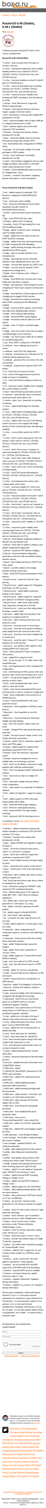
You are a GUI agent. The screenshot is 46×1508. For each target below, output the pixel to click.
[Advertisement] (23, 1386)
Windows (21, 1472)
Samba (32, 1447)
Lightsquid (14, 1450)
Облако (5, 1476)
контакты (37, 1423)
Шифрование (31, 1428)
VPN (23, 1428)
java (34, 1439)
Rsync (21, 1469)
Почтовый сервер (17, 1432)
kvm (17, 1443)
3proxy (18, 1428)
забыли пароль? (11, 1356)
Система (12, 1472)
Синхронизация (32, 1472)
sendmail (14, 1469)
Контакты (33, 1492)
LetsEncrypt (26, 1476)
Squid (12, 1428)
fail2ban (12, 1476)
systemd (24, 1447)
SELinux (11, 1443)
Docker (26, 1454)
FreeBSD (35, 1476)
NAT (35, 1450)
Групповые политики (23, 1439)
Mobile (17, 1447)
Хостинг (12, 1465)
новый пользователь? (30, 1356)
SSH (18, 1476)
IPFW (4, 1443)
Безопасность (25, 1458)
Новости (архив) (16, 1492)
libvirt (12, 1447)
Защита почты (23, 1436)
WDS (38, 1439)
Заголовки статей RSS (23, 1494)
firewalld (5, 1450)
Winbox (34, 1458)
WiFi (37, 1447)
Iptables (40, 1450)
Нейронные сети (9, 1454)
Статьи (14, 15)
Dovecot (20, 1465)
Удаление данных (10, 1458)
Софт (32, 1454)
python (20, 1454)
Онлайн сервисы (21, 1461)
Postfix (27, 1465)
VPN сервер (36, 1465)
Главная (6, 1492)
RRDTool (6, 1469)
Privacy (10, 1461)
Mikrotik (22, 15)
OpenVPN (23, 1443)
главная (5, 15)
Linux (26, 1469)
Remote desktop (25, 1450)
